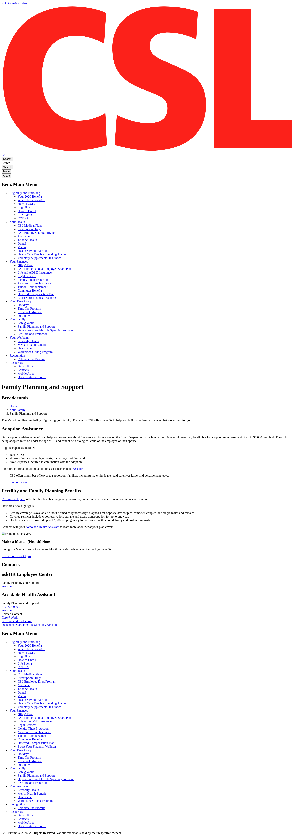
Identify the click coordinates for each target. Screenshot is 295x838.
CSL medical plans (13, 499)
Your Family (17, 319)
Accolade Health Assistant (42, 527)
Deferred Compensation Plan (36, 294)
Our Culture (25, 366)
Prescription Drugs (29, 229)
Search (7, 158)
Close (6, 175)
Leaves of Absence (30, 312)
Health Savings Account (33, 250)
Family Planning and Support (36, 326)
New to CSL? (26, 203)
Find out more (18, 482)
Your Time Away (20, 301)
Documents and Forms (32, 377)
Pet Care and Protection (33, 334)
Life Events (25, 214)
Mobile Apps (26, 373)
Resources (16, 362)
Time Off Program (29, 308)
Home (13, 406)
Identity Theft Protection (33, 279)
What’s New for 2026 (31, 200)
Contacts (23, 370)
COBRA (23, 218)
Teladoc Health (27, 240)
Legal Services (27, 276)
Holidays (23, 305)
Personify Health (28, 341)
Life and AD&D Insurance (35, 272)
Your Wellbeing (20, 337)
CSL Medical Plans (30, 225)
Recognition (17, 355)
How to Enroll (27, 211)
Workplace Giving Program (35, 352)
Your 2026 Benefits (30, 196)
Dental (22, 243)
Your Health (17, 222)
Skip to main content (15, 3)
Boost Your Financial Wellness (37, 297)
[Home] (147, 151)
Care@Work (26, 323)
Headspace (25, 348)
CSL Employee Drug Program (37, 232)
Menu (6, 171)
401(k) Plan (25, 265)
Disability (24, 315)
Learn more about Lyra (16, 556)
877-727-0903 (11, 606)
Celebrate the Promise (31, 359)
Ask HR (78, 468)
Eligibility (24, 207)
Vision (22, 247)
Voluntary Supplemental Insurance (39, 258)
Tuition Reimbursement (32, 287)
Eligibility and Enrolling (25, 193)
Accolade (24, 236)
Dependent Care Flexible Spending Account (46, 330)
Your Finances (19, 261)
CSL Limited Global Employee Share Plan (45, 269)
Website (7, 586)
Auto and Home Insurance (34, 283)
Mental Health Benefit (32, 344)
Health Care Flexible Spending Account (43, 254)
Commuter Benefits (30, 290)
